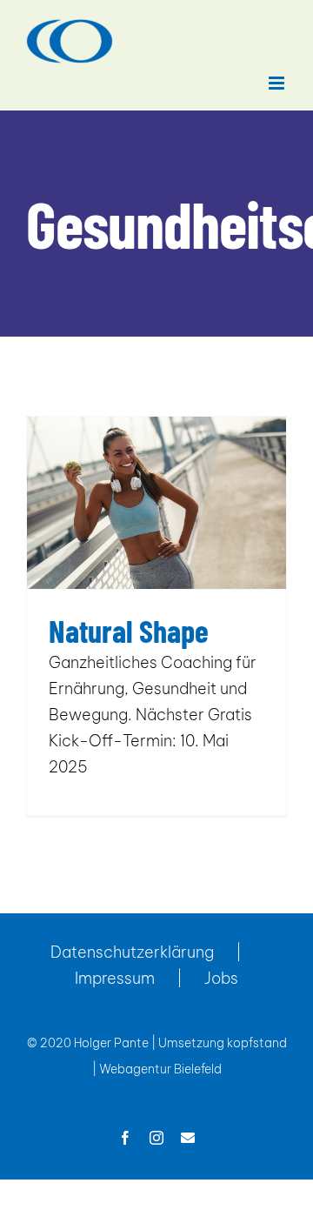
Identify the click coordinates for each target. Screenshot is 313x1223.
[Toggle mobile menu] (278, 83)
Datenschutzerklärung (132, 952)
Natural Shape (129, 630)
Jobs (221, 978)
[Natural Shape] (156, 503)
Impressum (115, 978)
